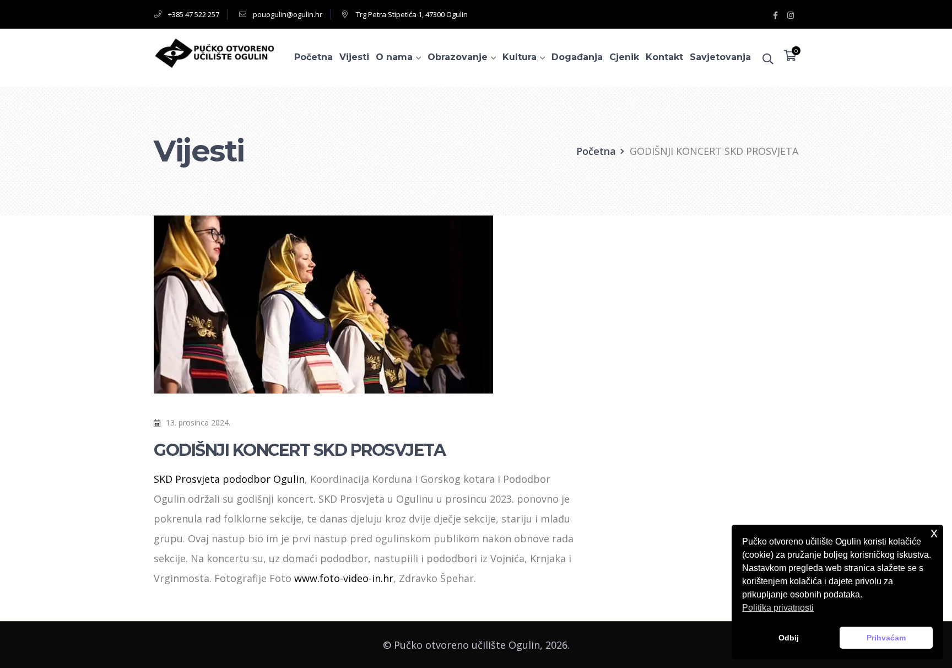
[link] (229, 479)
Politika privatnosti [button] (778, 607)
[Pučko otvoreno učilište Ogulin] (214, 51)
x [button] (934, 532)
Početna (596, 151)
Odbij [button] (788, 637)
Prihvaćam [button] (886, 637)
